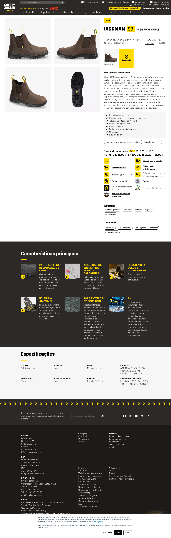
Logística (148, 210)
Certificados (109, 228)
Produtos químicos (112, 210)
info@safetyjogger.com (31, 452)
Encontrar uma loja (160, 2)
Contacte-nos (140, 2)
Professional (83, 439)
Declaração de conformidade (146, 228)
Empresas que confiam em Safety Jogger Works (90, 477)
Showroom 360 (139, 5)
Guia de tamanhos (117, 444)
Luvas (108, 12)
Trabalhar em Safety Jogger (117, 2)
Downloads (110, 222)
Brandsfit (113, 473)
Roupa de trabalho (63, 12)
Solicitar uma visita (152, 142)
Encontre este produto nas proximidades (123, 142)
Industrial (82, 436)
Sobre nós (82, 470)
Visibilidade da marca (87, 507)
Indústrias (109, 205)
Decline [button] (127, 533)
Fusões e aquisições (87, 484)
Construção (127, 210)
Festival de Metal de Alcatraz (121, 479)
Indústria (138, 210)
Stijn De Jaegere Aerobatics (121, 476)
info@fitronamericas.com (32, 473)
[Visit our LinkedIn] (142, 416)
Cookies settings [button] (107, 533)
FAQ (80, 504)
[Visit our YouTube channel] (136, 416)
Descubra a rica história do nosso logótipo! (90, 491)
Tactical (81, 442)
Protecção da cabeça (89, 12)
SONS (111, 470)
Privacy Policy (98, 522)
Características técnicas (119, 436)
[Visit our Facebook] (124, 416)
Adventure (148, 8)
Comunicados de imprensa (90, 501)
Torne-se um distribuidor (89, 487)
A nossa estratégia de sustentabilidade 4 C (87, 496)
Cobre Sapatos (41, 12)
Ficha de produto (124, 228)
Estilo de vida (162, 8)
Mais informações (91, 2)
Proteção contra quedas (128, 12)
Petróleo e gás (110, 214)
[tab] (135, 206)
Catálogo (113, 447)
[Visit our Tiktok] (147, 416)
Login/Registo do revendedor (126, 8)
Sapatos (25, 12)
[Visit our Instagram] (130, 416)
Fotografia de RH (111, 232)
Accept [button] (118, 533)
